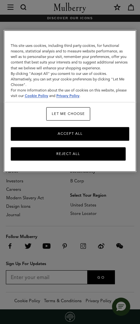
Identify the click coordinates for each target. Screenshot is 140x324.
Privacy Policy (67, 95)
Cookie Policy (36, 95)
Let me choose (68, 113)
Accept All (70, 134)
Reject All (68, 153)
